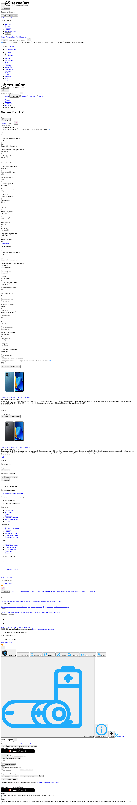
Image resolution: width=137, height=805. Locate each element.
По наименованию (42, 129)
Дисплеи (8, 71)
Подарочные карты (11, 535)
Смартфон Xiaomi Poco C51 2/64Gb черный (15, 447)
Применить (5, 243)
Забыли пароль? (25, 744)
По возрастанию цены (8, 129)
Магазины (8, 512)
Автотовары (57, 42)
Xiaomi (7, 64)
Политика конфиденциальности (12, 493)
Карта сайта (9, 553)
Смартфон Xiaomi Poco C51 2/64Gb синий (15, 397)
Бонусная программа (12, 528)
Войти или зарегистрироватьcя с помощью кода (22, 746)
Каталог (7, 58)
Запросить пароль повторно (10, 776)
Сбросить (4, 123)
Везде (5, 42)
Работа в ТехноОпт (12, 37)
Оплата (7, 30)
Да (2, 15)
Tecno (7, 75)
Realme (7, 73)
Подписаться (6, 470)
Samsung (8, 66)
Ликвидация (9, 60)
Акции (3, 37)
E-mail (3, 758)
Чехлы (7, 78)
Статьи (7, 26)
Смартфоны (14, 42)
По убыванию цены (26, 129)
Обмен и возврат (10, 547)
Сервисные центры (11, 537)
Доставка (8, 28)
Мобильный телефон (13, 758)
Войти (3, 746)
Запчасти (47, 42)
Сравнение (91, 591)
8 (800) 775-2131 (6, 17)
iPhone (7, 62)
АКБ (6, 80)
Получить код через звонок (29, 776)
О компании (9, 510)
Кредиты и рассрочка (12, 533)
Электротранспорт (71, 42)
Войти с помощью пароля (9, 779)
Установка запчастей (12, 546)
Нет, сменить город (11, 15)
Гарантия (8, 544)
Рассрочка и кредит (11, 31)
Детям (82, 42)
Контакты (8, 24)
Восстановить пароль (8, 764)
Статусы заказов (10, 549)
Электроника (25, 42)
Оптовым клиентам (11, 518)
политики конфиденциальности (48, 782)
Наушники (8, 67)
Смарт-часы (9, 69)
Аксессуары (37, 42)
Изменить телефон (26, 770)
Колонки (8, 76)
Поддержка (23, 37)
